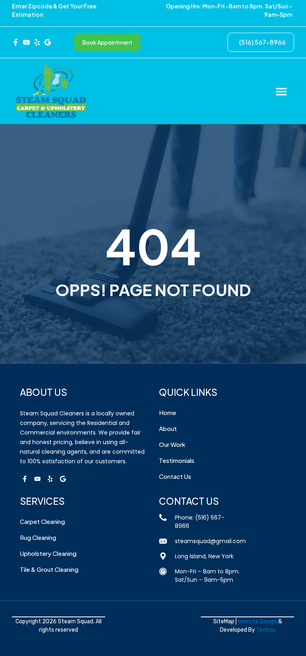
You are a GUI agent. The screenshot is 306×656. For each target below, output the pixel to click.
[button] (281, 91)
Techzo (265, 629)
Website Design (257, 621)
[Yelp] (50, 479)
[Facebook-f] (24, 479)
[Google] (63, 479)
